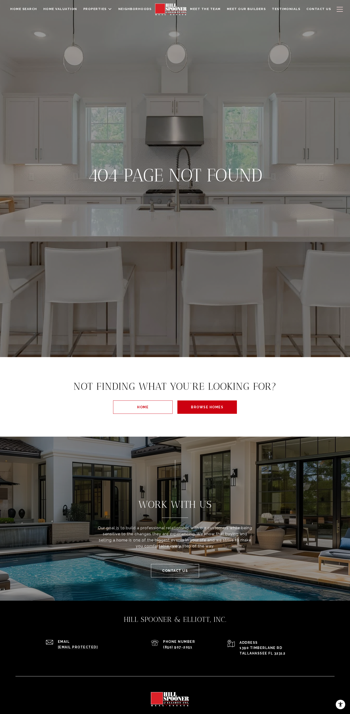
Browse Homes (207, 407)
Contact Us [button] (175, 571)
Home (143, 407)
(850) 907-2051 (177, 647)
